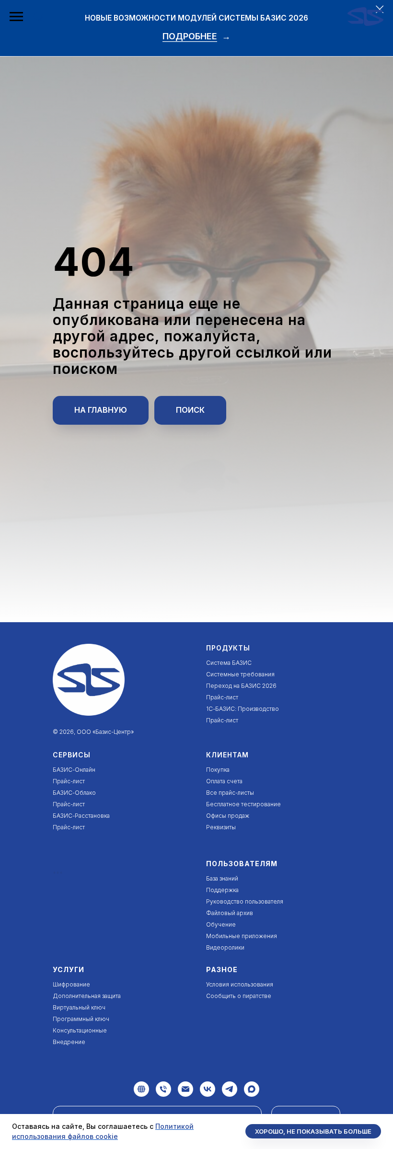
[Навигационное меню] (16, 17)
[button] (38, 16)
